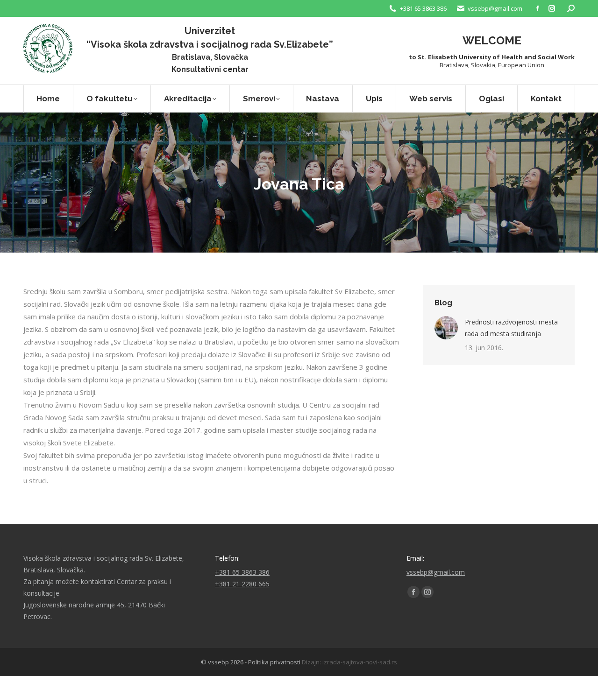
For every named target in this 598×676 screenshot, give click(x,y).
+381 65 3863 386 (423, 8)
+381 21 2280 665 (242, 583)
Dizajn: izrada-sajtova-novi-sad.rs (349, 662)
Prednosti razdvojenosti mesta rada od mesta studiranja (511, 327)
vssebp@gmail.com (435, 572)
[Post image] (446, 327)
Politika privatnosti (274, 662)
